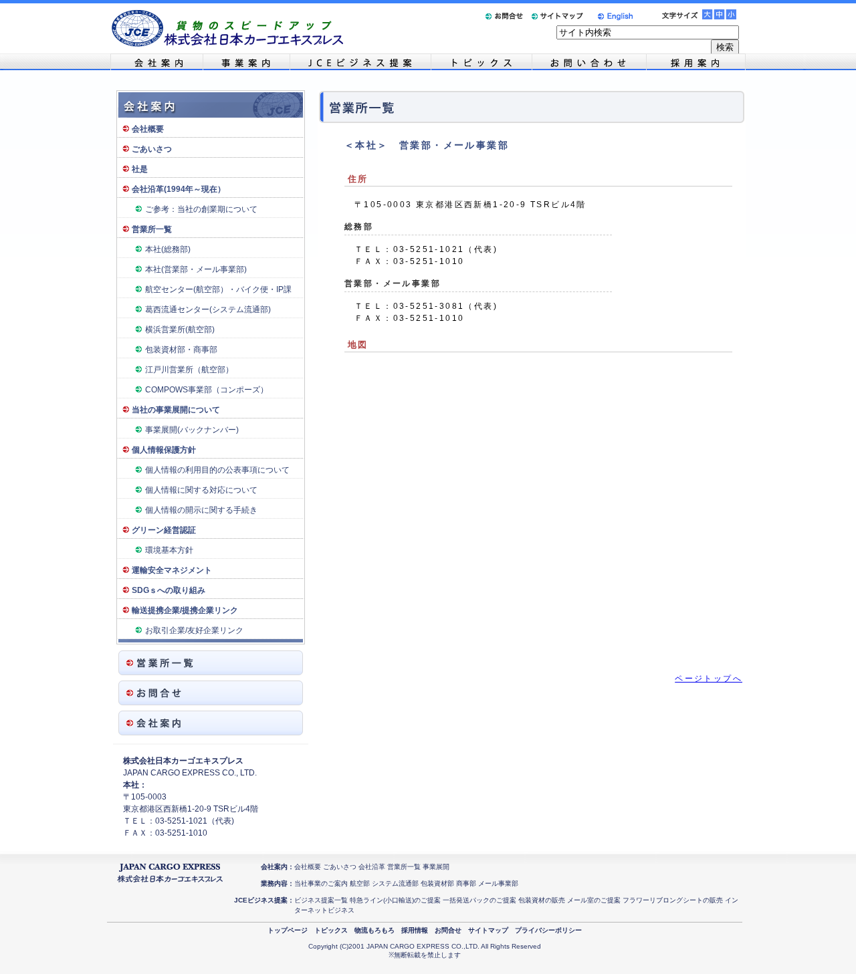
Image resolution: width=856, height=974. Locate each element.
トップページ (288, 930)
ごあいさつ (152, 149)
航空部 (360, 883)
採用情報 (414, 930)
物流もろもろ (374, 930)
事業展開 (436, 866)
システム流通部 (395, 883)
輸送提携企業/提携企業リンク (185, 610)
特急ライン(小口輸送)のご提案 (395, 900)
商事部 (466, 883)
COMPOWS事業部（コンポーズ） (206, 389)
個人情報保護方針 (164, 450)
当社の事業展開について (176, 409)
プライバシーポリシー (548, 930)
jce (360, 61)
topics (481, 61)
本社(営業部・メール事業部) (196, 269)
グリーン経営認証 (164, 530)
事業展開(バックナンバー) (192, 430)
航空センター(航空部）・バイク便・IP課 (218, 289)
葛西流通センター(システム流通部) (208, 309)
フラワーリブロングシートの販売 (673, 900)
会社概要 (148, 129)
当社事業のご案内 (321, 883)
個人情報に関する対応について (201, 490)
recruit (696, 61)
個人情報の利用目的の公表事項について (217, 470)
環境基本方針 (169, 550)
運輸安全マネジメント (172, 570)
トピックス (331, 930)
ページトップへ (708, 678)
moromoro (589, 61)
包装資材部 (437, 883)
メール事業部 (498, 883)
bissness (246, 61)
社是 (140, 169)
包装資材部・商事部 (181, 349)
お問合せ (448, 930)
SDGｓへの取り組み (168, 590)
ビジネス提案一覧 (321, 900)
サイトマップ (488, 930)
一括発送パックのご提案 (479, 900)
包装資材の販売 (541, 900)
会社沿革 (371, 866)
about (156, 61)
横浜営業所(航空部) (180, 329)
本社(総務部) (168, 249)
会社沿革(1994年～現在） (178, 189)
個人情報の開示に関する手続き (201, 510)
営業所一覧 (152, 229)
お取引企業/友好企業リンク (194, 630)
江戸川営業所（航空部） (189, 369)
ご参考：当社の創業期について (201, 209)
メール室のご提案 (594, 900)
